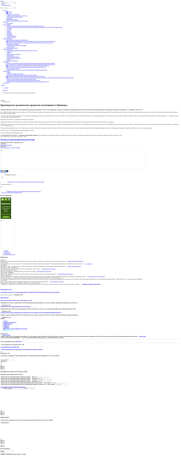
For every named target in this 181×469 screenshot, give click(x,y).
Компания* (35, 381)
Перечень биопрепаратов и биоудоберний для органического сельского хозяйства (22, 349)
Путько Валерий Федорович (57, 281)
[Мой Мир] (5, 171)
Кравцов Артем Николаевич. (74, 266)
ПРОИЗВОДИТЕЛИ (7, 38)
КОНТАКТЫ (6, 83)
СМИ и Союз (6, 324)
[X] (7, 171)
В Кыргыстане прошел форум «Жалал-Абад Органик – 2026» (16, 300)
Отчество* (34, 379)
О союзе (5, 321)
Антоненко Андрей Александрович (96, 276)
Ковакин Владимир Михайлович (76, 261)
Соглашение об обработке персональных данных (13, 387)
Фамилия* (35, 378)
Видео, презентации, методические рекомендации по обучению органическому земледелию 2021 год (30, 64)
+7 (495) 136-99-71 (6, 335)
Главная (6, 87)
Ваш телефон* (51, 384)
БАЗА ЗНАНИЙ (6, 24)
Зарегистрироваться (8, 388)
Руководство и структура (9, 322)
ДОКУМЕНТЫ (6, 71)
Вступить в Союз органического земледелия (17, 20)
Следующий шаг (4, 422)
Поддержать (3, 361)
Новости (5, 90)
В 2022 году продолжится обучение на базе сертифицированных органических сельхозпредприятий (30, 63)
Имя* (33, 376)
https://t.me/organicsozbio (6, 145)
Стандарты (6, 327)
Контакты (6, 326)
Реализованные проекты (12, 19)
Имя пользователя (5, 448)
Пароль (2, 451)
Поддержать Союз (18, 294)
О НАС (5, 10)
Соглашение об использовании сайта (10, 347)
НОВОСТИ (5, 22)
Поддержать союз (7, 330)
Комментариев (4, 172)
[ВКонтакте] (1, 171)
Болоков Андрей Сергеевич (49, 269)
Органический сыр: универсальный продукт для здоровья (15, 306)
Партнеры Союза (7, 323)
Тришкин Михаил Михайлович (65, 274)
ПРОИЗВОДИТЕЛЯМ (8, 49)
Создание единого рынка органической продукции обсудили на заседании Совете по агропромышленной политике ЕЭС (31, 312)
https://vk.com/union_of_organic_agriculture (10, 147)
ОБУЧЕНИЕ (6, 62)
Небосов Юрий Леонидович (44, 271)
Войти (26, 388)
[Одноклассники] (3, 171)
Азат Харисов (88, 263)
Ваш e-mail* (47, 382)
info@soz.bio (142, 336)
